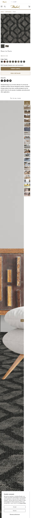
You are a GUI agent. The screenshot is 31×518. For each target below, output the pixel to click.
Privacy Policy (22, 503)
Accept (14, 507)
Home (2, 11)
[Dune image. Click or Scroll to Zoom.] (15, 28)
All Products (8, 11)
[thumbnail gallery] (3, 46)
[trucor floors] (13, 2)
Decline (14, 510)
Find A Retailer (15, 73)
